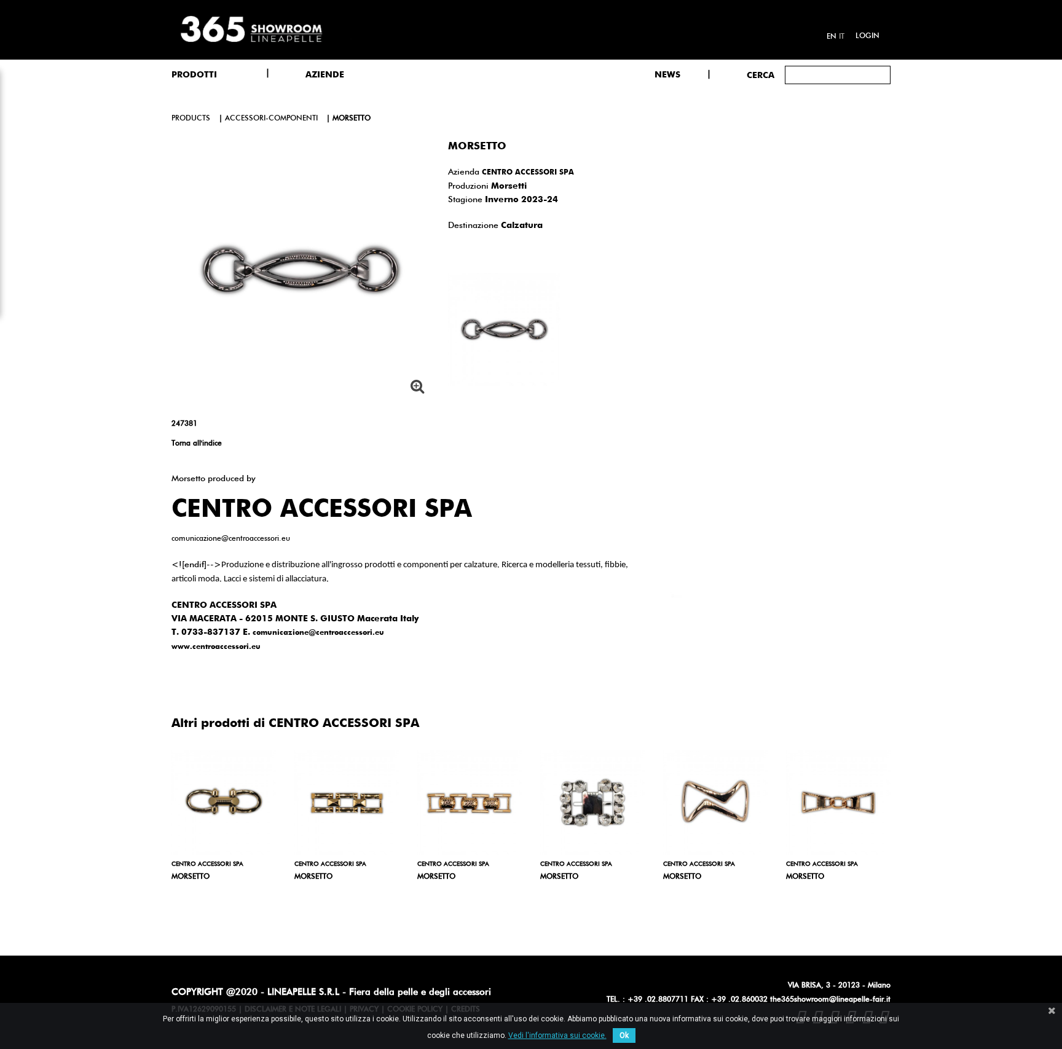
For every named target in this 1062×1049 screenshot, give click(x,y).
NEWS (667, 75)
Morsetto (190, 877)
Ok (624, 1035)
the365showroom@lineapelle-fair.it (830, 1000)
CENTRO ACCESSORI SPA (528, 172)
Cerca (760, 75)
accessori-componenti (271, 118)
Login (867, 36)
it (841, 37)
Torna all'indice (196, 443)
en (831, 37)
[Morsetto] (223, 802)
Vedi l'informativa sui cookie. (557, 1035)
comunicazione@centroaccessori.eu (318, 633)
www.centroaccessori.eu (216, 647)
